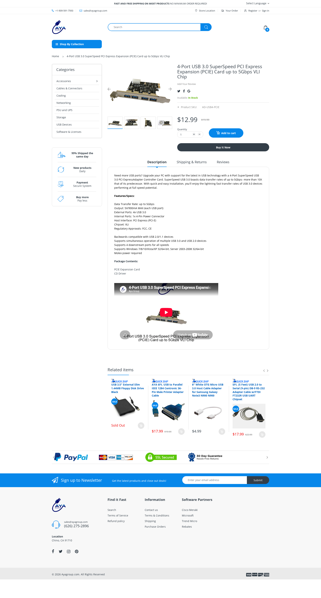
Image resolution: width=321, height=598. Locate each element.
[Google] (188, 91)
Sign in (265, 10)
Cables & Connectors (69, 88)
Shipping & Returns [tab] (192, 162)
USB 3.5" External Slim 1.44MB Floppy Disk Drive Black (127, 388)
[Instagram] (68, 551)
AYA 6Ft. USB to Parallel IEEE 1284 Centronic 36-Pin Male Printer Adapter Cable (168, 390)
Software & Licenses (68, 132)
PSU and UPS (64, 110)
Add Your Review (186, 84)
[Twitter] (178, 91)
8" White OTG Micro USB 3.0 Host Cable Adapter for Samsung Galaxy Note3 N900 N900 (207, 390)
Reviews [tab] (223, 162)
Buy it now (223, 147)
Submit (258, 480)
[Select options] (141, 425)
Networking (63, 103)
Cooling (61, 95)
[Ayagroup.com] (59, 26)
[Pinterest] (76, 551)
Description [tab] (157, 162)
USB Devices (64, 124)
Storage (61, 117)
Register (253, 10)
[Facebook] (184, 91)
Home (55, 56)
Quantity (182, 129)
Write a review (247, 353)
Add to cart (228, 133)
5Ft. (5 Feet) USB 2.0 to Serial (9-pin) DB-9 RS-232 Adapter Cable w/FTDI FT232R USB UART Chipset (249, 392)
